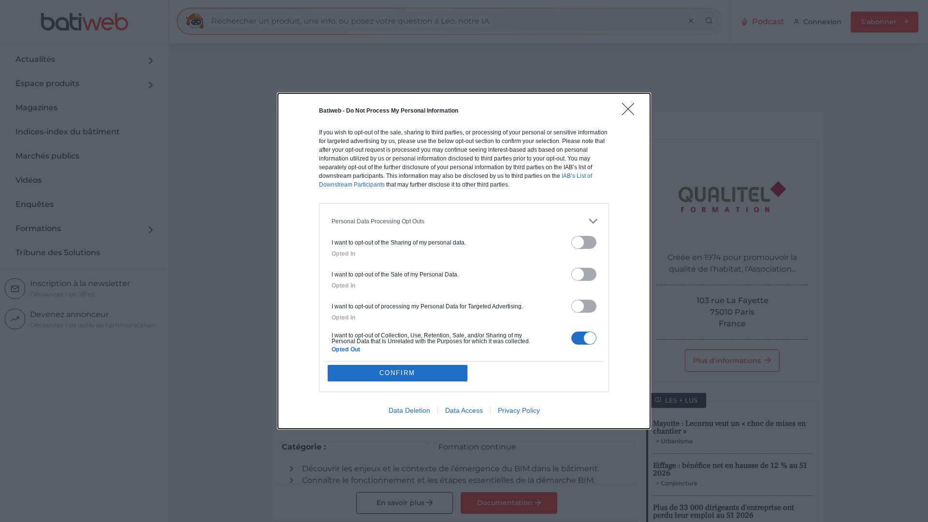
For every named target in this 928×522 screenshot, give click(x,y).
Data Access (464, 410)
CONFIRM (397, 373)
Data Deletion (409, 410)
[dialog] (464, 261)
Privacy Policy (519, 410)
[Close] (631, 112)
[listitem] (464, 221)
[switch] (583, 242)
